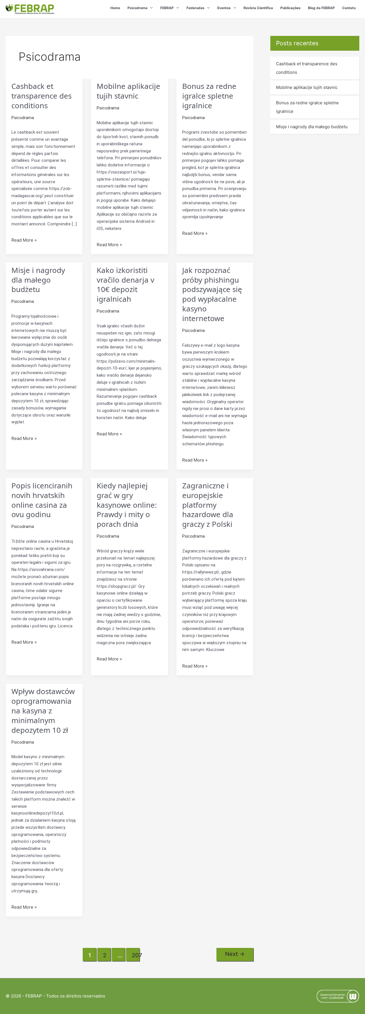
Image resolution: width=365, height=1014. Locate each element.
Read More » (24, 240)
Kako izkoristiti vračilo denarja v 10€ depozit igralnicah (125, 284)
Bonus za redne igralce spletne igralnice (209, 96)
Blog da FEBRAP (321, 8)
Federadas (195, 8)
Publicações (290, 8)
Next (235, 953)
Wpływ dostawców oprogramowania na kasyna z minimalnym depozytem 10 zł (43, 710)
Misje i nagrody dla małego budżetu (38, 280)
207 (135, 955)
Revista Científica (258, 8)
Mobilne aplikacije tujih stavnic (128, 91)
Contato (349, 8)
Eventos (224, 8)
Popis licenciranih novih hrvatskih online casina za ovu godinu (41, 499)
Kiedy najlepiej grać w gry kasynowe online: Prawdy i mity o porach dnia (127, 504)
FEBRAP (167, 8)
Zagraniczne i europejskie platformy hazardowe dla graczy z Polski (207, 504)
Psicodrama (137, 8)
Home (115, 8)
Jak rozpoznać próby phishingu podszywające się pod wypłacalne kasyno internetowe (212, 294)
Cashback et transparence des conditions (41, 96)
